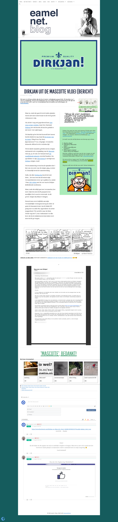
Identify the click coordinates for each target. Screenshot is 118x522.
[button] (59, 3)
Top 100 (44, 385)
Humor (32, 385)
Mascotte (42, 387)
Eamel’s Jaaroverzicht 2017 (27, 390)
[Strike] (34, 406)
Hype (35, 385)
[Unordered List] (38, 406)
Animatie (25, 385)
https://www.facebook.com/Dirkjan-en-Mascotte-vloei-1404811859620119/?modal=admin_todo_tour (61, 429)
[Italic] (30, 406)
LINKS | (40, 2)
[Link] (43, 406)
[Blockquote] (40, 406)
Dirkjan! (26, 387)
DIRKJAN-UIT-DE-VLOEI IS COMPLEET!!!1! (59, 258)
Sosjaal (40, 385)
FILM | (48, 2)
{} (45, 406)
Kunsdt (37, 385)
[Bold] (28, 406)
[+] (47, 406)
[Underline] (32, 406)
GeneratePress (67, 513)
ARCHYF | (53, 2)
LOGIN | (44, 2)
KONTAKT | (35, 2)
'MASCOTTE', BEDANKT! (59, 353)
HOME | (20, 2)
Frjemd (29, 385)
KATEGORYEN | (61, 2)
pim (27, 424)
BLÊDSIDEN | (70, 2)
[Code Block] (41, 406)
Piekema (28, 127)
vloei (49, 387)
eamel (28, 438)
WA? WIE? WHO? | (28, 2)
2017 (23, 385)
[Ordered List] (36, 406)
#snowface (24, 388)
